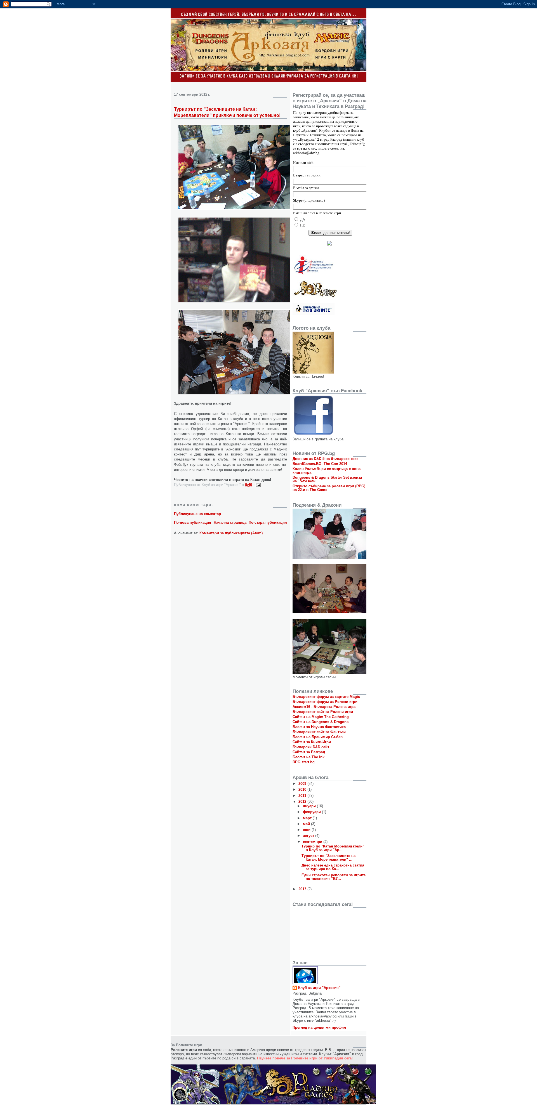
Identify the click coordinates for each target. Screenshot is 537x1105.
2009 (302, 783)
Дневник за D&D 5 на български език (326, 459)
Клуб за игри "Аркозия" (319, 988)
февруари (312, 812)
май (307, 824)
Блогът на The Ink (308, 757)
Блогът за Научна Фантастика (319, 727)
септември (313, 842)
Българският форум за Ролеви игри (325, 702)
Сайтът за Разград (309, 752)
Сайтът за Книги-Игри (312, 742)
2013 (302, 889)
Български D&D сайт (311, 747)
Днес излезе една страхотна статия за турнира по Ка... (333, 867)
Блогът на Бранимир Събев (318, 737)
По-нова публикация (192, 522)
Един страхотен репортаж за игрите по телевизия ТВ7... (334, 877)
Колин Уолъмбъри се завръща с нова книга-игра (327, 470)
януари (310, 806)
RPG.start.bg (304, 762)
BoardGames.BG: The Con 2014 (320, 464)
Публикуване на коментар (197, 514)
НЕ (302, 225)
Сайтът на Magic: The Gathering (321, 717)
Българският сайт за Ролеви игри (323, 712)
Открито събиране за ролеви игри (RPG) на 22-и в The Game (329, 488)
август (309, 836)
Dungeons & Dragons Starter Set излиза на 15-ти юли (327, 479)
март (308, 818)
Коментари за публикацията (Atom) (231, 533)
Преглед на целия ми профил (319, 1027)
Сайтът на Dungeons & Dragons (320, 722)
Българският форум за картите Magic (326, 697)
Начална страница (230, 522)
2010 (302, 789)
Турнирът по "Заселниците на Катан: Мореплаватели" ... (328, 857)
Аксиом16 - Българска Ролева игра (324, 707)
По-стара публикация (268, 522)
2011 (302, 796)
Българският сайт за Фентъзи (319, 732)
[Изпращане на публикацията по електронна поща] (257, 485)
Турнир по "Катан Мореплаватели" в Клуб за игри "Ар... (333, 848)
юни (307, 830)
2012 (302, 801)
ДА (302, 220)
